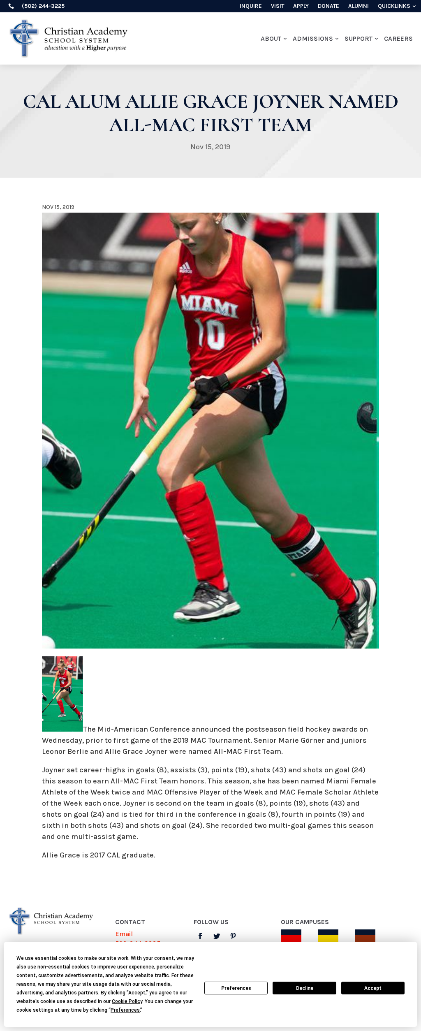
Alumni (358, 6)
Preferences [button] (125, 1010)
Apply (301, 6)
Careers (398, 38)
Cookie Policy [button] (127, 1001)
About (271, 38)
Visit (277, 6)
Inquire (251, 6)
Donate (328, 6)
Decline (304, 988)
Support (358, 38)
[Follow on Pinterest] (233, 936)
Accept (373, 988)
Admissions (313, 38)
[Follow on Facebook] (200, 936)
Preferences (236, 988)
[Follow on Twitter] (216, 936)
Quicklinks (394, 6)
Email (124, 934)
